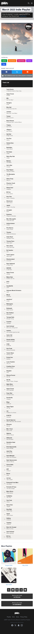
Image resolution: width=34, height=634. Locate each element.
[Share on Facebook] (6, 72)
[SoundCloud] (21, 590)
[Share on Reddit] (27, 72)
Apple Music (21, 60)
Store (13, 617)
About (17, 617)
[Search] (29, 3)
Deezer (29, 60)
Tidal (4, 64)
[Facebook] (13, 590)
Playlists (9, 617)
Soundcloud (12, 60)
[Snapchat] (19, 625)
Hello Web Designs (19, 622)
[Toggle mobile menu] (32, 3)
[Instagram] (17, 590)
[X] (9, 590)
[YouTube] (25, 590)
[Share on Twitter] (17, 72)
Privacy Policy (23, 617)
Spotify (4, 60)
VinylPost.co (22, 16)
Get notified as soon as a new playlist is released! (18, 75)
